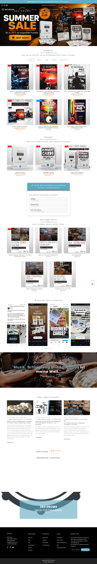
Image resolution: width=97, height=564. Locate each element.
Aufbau (65, 417)
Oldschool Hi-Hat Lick (62, 289)
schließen (1, 1)
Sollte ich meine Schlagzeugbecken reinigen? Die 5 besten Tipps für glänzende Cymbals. (19, 422)
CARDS (27, 9)
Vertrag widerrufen (61, 547)
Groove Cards (20, 172)
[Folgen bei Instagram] (4, 5)
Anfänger (35, 199)
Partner (30, 547)
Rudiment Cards (48, 172)
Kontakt (30, 550)
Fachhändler (31, 545)
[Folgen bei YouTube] (7, 5)
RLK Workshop (77, 255)
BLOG (70, 9)
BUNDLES (63, 9)
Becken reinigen (11, 417)
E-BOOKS (42, 9)
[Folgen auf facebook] (2, 5)
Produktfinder (45, 545)
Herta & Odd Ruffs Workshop (48, 255)
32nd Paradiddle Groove (34, 289)
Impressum (59, 537)
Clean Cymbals (19, 417)
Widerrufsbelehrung (61, 542)
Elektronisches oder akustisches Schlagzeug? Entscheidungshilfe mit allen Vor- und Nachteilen (48, 422)
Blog (29, 540)
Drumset (43, 417)
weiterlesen (10, 442)
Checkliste (38, 417)
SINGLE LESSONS (53, 9)
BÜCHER (34, 9)
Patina (25, 417)
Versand (44, 540)
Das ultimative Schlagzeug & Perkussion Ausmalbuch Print (48, 127)
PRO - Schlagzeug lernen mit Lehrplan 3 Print (77, 92)
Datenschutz (60, 540)
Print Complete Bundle (20, 126)
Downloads (45, 537)
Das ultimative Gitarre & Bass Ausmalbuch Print (77, 127)
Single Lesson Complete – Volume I (20, 255)
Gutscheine (45, 542)
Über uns (30, 537)
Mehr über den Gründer (48, 376)
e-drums (48, 417)
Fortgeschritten (35, 205)
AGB (58, 545)
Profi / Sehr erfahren (37, 210)
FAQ (29, 542)
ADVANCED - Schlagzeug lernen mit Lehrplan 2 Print (48, 92)
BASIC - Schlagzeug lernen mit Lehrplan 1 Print (20, 92)
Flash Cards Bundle (77, 172)
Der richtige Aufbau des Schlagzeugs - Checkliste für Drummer (74, 423)
